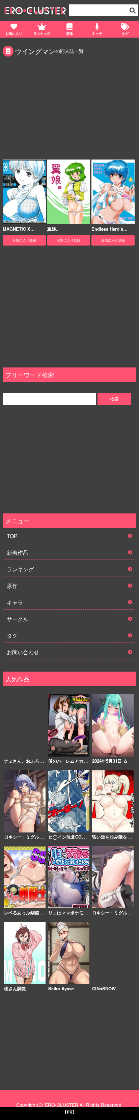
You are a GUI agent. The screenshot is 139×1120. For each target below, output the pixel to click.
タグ (125, 33)
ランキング (41, 33)
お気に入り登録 (24, 240)
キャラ (97, 33)
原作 (69, 33)
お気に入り (13, 33)
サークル (17, 619)
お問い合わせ (23, 652)
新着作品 (17, 552)
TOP (12, 536)
